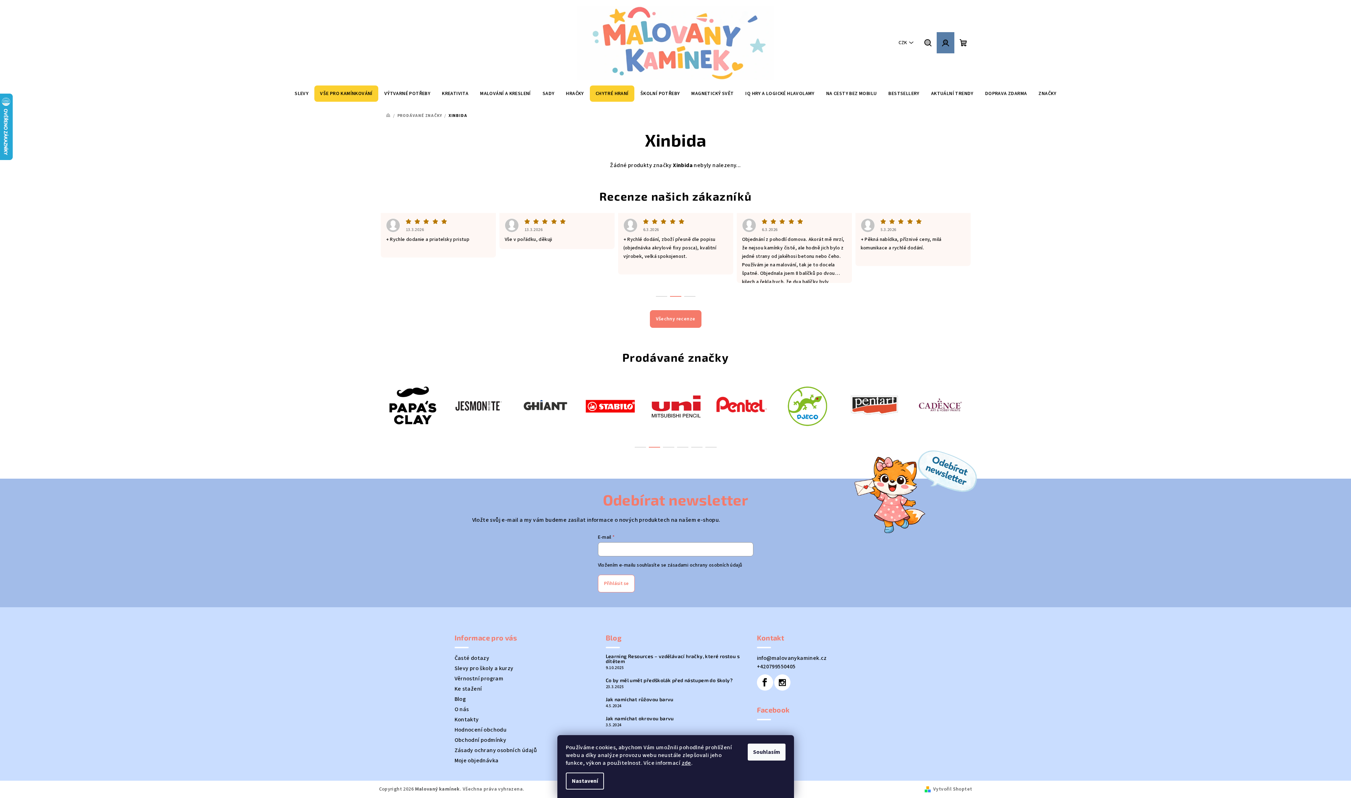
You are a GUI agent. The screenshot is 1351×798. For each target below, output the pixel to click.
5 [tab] (697, 447)
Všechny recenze (675, 319)
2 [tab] (654, 447)
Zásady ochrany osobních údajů (496, 750)
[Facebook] (765, 682)
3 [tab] (668, 447)
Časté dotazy (472, 658)
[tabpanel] (412, 405)
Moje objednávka (477, 760)
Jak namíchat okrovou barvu (640, 718)
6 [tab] (711, 447)
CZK (903, 42)
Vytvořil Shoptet (952, 789)
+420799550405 (776, 666)
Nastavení (585, 781)
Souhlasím (766, 752)
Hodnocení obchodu (481, 730)
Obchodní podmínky (480, 740)
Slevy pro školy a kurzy (484, 668)
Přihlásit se (616, 583)
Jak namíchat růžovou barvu (640, 699)
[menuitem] (301, 93)
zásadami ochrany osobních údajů (705, 565)
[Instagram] (782, 682)
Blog (460, 699)
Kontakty (467, 719)
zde (686, 763)
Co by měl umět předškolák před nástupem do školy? (669, 680)
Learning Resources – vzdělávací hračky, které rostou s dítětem (673, 659)
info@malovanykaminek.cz (792, 658)
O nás (462, 709)
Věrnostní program (479, 678)
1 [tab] (640, 447)
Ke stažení (468, 689)
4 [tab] (682, 447)
